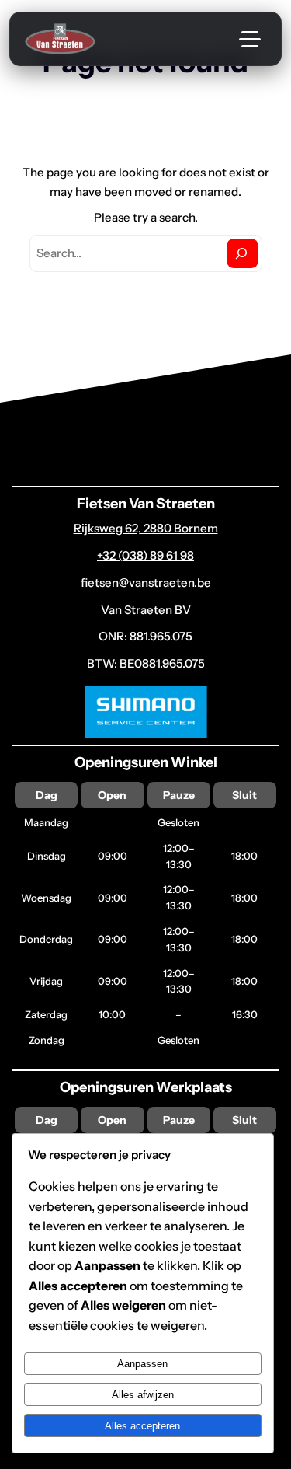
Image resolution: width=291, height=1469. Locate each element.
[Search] (242, 253)
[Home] (60, 39)
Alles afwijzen (143, 1395)
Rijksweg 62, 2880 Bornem (146, 528)
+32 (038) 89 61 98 (145, 555)
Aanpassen (142, 1364)
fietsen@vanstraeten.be (146, 582)
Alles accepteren (142, 1426)
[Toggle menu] (250, 39)
